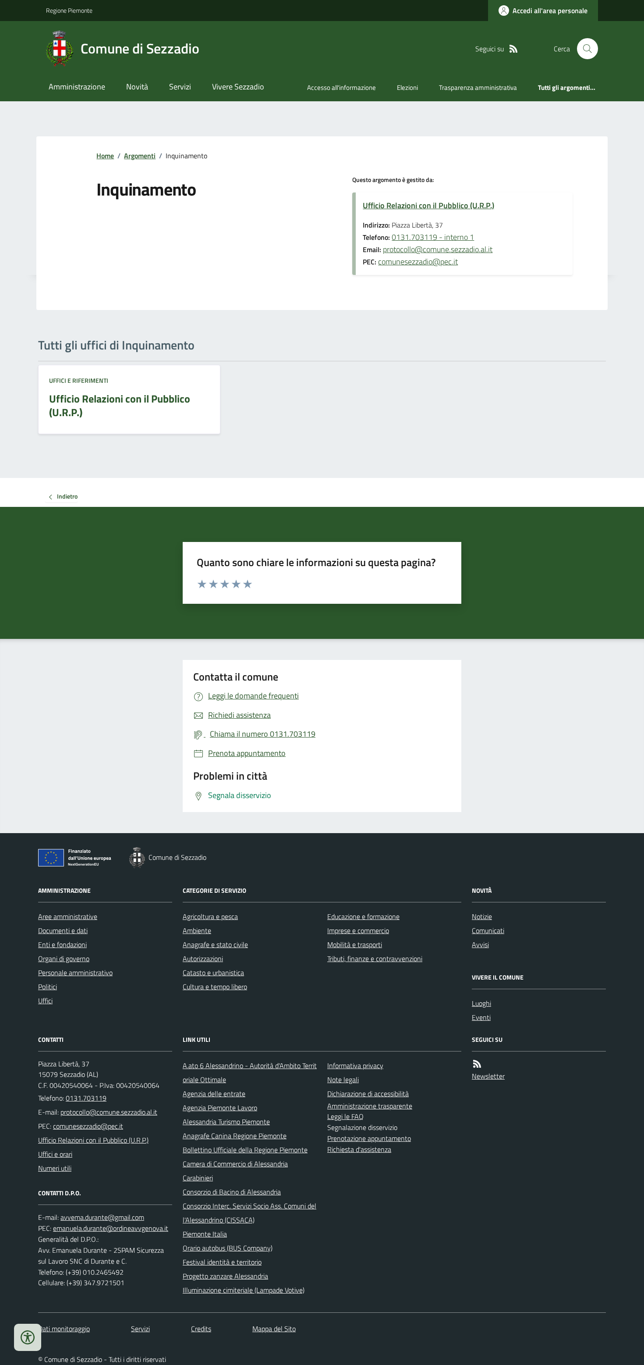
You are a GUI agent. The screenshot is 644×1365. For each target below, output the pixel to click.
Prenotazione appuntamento (369, 1138)
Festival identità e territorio (222, 1262)
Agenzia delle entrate (214, 1093)
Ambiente (197, 930)
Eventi (481, 1017)
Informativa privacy (355, 1065)
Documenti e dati (63, 930)
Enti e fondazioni (62, 944)
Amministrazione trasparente (369, 1106)
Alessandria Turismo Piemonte (226, 1121)
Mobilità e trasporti (354, 944)
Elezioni (407, 87)
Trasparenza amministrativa (478, 87)
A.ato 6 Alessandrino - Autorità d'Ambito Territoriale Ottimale (250, 1072)
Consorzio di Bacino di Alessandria (232, 1192)
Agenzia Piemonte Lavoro (220, 1107)
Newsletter (488, 1076)
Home (105, 155)
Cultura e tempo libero (215, 986)
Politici (47, 986)
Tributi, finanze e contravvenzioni (374, 958)
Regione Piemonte (69, 10)
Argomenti (140, 155)
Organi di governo (63, 958)
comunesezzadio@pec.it (418, 261)
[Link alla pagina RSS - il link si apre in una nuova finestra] (513, 48)
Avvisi (480, 944)
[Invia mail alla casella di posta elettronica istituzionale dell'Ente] (108, 1112)
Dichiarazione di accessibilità (368, 1093)
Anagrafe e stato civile (215, 944)
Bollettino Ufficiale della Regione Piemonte (245, 1149)
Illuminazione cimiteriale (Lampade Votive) (243, 1290)
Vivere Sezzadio (238, 87)
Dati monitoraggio (64, 1328)
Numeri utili (54, 1168)
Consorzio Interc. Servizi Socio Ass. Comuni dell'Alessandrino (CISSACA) (249, 1213)
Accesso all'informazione (341, 87)
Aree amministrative (67, 916)
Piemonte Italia (205, 1234)
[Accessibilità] (28, 1337)
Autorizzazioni (203, 958)
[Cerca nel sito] (584, 48)
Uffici (45, 1000)
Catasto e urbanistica (213, 972)
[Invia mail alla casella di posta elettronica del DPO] (102, 1217)
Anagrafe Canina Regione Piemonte (235, 1135)
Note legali (343, 1079)
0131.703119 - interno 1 (433, 237)
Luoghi (481, 1003)
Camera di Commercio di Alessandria (235, 1163)
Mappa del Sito (274, 1328)
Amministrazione (77, 87)
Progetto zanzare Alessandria (225, 1276)
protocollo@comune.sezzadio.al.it (437, 249)
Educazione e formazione (363, 916)
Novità (137, 87)
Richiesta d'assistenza (359, 1149)
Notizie (482, 916)
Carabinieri (198, 1178)
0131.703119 (86, 1098)
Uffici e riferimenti (78, 380)
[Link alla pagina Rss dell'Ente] (477, 1063)
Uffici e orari (55, 1154)
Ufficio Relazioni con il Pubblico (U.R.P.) (428, 205)
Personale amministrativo (75, 972)
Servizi (180, 87)
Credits (201, 1328)
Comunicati (488, 930)
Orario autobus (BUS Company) (227, 1248)
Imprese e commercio (358, 930)
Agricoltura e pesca (210, 916)
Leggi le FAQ (345, 1116)
